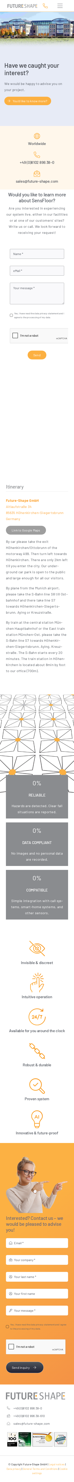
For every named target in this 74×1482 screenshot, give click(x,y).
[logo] (22, 6)
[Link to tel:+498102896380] (46, 5)
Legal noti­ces (57, 1464)
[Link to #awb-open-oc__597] (60, 6)
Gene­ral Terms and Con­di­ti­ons (40, 1468)
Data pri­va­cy (14, 1468)
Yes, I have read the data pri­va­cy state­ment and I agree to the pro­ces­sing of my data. (39, 315)
